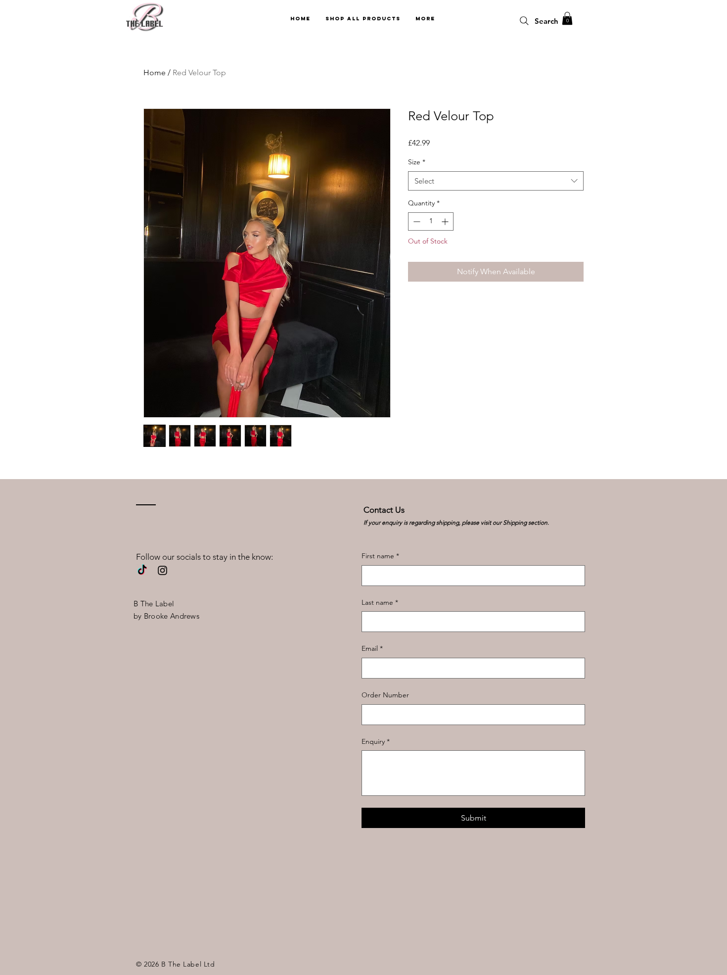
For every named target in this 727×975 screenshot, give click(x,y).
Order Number (385, 694)
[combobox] (496, 181)
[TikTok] (142, 570)
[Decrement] (415, 221)
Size (416, 161)
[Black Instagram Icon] (162, 570)
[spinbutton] (431, 221)
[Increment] (446, 221)
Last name (380, 602)
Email (372, 648)
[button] (567, 18)
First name (380, 555)
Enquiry (376, 741)
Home (154, 72)
